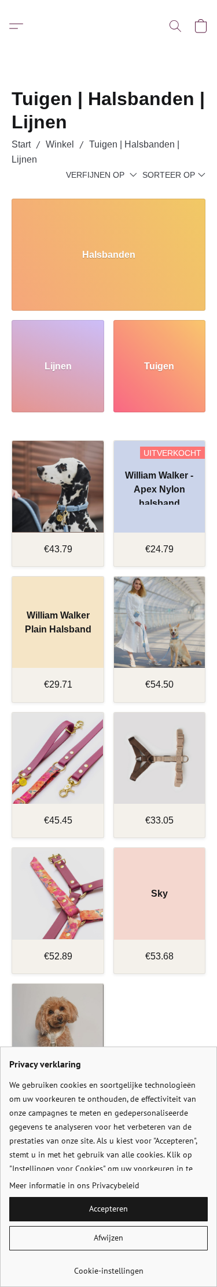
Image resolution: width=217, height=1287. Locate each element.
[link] (108, 1266)
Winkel (60, 144)
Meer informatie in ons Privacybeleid (74, 1185)
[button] (19, 26)
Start (21, 144)
